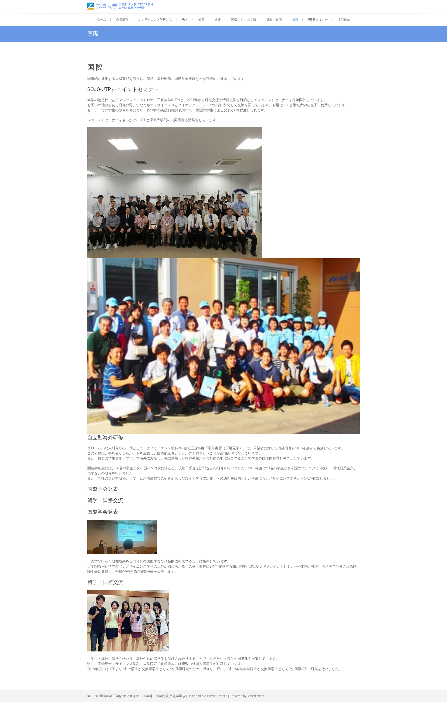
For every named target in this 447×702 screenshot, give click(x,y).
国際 (295, 19)
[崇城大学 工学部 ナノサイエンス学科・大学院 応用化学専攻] (121, 6)
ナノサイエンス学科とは (155, 19)
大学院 (251, 19)
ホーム (101, 19)
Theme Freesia (217, 696)
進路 (218, 19)
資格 (234, 19)
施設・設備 (274, 19)
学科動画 (344, 19)
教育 (185, 19)
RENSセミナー (318, 19)
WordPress (256, 696)
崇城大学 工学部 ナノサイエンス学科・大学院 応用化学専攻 (142, 696)
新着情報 (122, 19)
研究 (201, 19)
